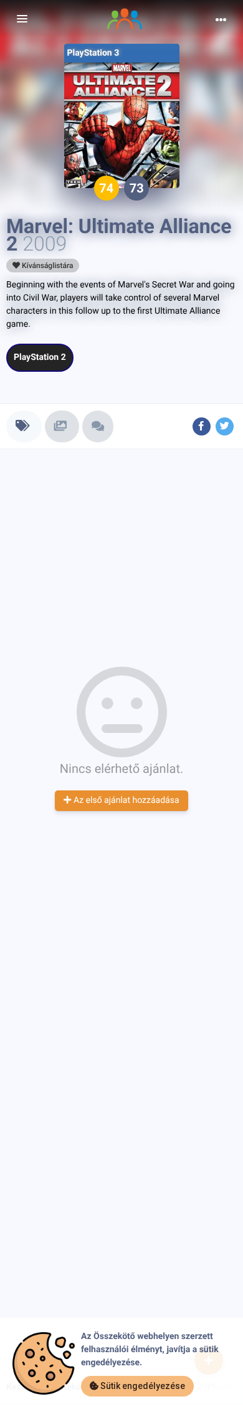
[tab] (24, 426)
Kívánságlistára (46, 265)
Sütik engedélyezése (141, 1386)
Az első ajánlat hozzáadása (125, 800)
